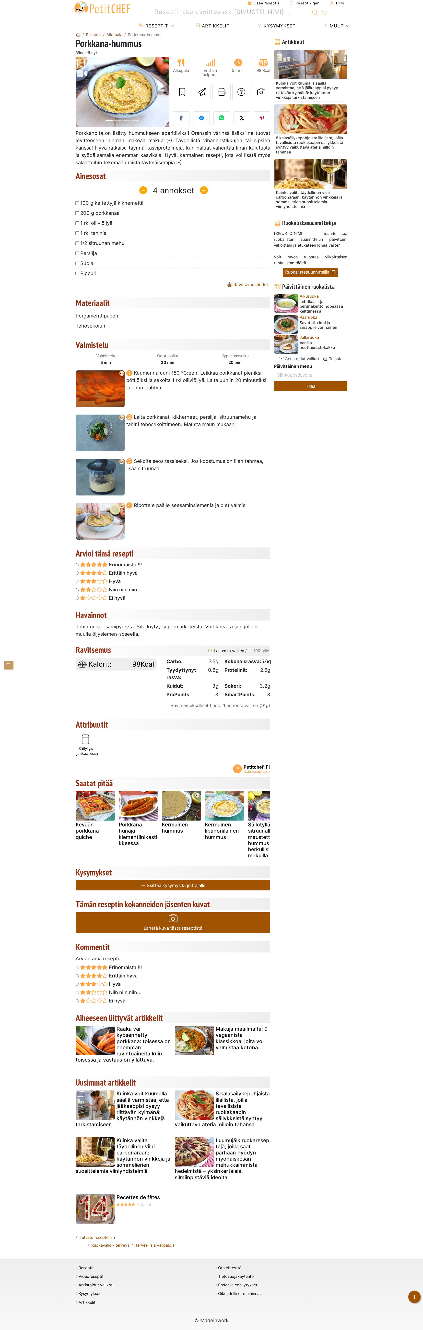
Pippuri (88, 273)
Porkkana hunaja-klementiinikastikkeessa (138, 834)
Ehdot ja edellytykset (237, 1285)
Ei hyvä (116, 598)
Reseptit (156, 25)
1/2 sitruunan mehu (102, 243)
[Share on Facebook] (181, 118)
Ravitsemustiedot (250, 284)
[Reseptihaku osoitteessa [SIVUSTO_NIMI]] (315, 12)
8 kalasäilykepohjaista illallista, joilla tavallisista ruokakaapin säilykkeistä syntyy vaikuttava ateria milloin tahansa (222, 1108)
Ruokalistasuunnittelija (308, 272)
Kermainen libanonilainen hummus (222, 831)
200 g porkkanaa (99, 213)
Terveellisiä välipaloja (155, 1245)
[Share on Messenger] (201, 118)
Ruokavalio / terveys (110, 1245)
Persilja (88, 253)
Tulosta (335, 358)
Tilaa (311, 386)
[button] (83, 92)
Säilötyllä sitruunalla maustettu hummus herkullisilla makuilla (261, 840)
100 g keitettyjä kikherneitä (111, 203)
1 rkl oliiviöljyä (96, 223)
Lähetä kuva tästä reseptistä (173, 928)
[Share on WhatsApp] (221, 118)
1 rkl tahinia (93, 233)
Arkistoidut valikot (301, 358)
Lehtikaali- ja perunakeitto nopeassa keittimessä (321, 306)
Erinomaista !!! (125, 565)
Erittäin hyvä (123, 573)
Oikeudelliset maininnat (239, 1293)
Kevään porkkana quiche (87, 831)
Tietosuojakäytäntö (236, 1276)
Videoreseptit (91, 1276)
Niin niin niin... (124, 590)
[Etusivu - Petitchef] (78, 34)
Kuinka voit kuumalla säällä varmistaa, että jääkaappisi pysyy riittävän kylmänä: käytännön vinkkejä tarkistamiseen (122, 1108)
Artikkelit (215, 25)
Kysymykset (279, 25)
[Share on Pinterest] (262, 118)
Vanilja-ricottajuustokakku (317, 345)
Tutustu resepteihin (97, 1237)
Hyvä (114, 581)
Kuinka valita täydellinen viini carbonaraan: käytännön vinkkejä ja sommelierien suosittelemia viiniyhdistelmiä (123, 1155)
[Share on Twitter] (242, 118)
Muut (336, 25)
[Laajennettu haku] (324, 13)
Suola (86, 263)
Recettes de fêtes (138, 1197)
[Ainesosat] (8, 664)
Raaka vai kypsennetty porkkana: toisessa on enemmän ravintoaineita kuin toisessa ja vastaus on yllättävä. (123, 1044)
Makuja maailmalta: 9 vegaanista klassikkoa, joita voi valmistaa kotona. (242, 1038)
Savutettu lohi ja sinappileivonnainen (318, 325)
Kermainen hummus (175, 828)
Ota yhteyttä (229, 1268)
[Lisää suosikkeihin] (182, 92)
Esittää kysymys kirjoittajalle (175, 885)
